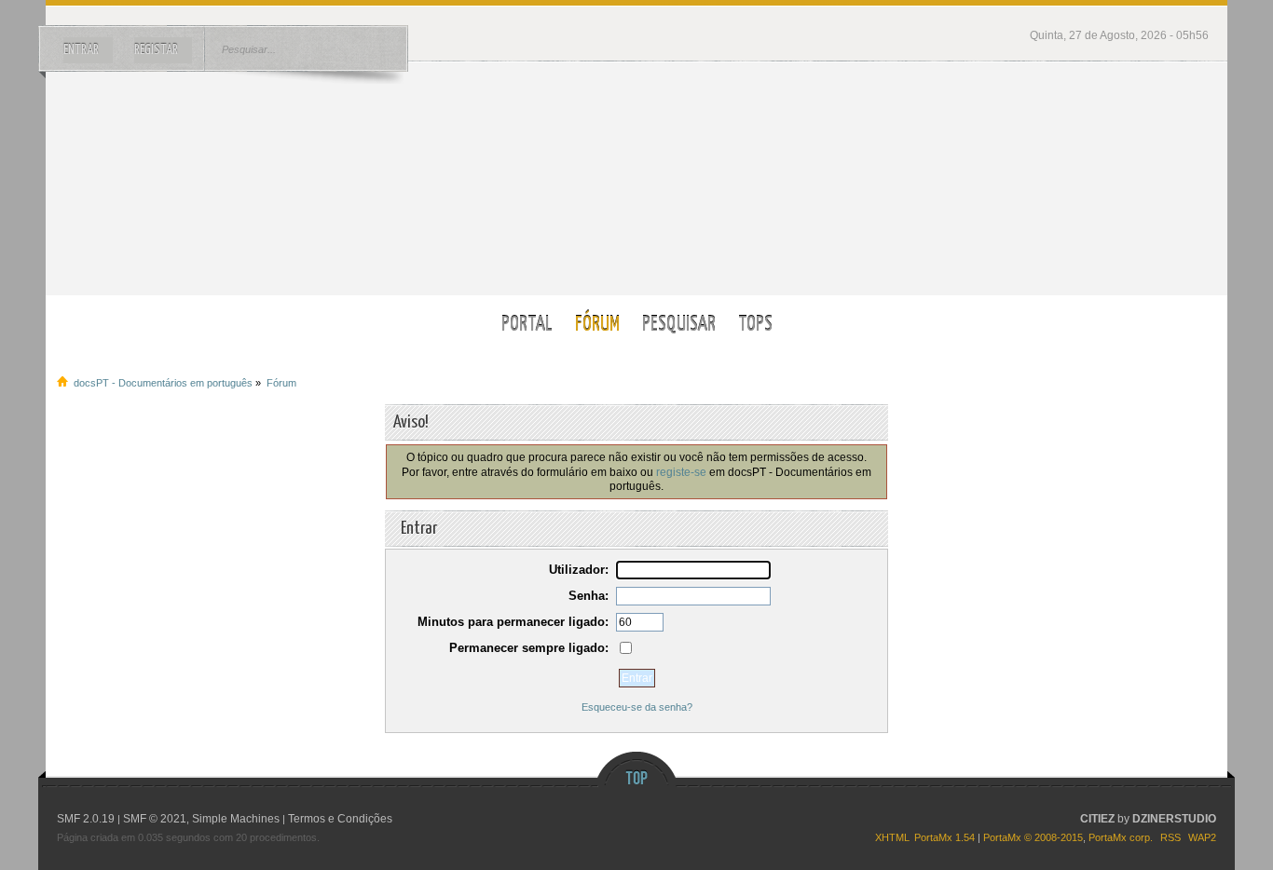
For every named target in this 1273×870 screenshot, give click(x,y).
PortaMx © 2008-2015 (1033, 837)
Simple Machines (236, 818)
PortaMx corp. (1120, 837)
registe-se (681, 472)
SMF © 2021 (154, 818)
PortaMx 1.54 (944, 837)
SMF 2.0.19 (86, 818)
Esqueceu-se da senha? (637, 707)
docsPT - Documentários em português (637, 178)
